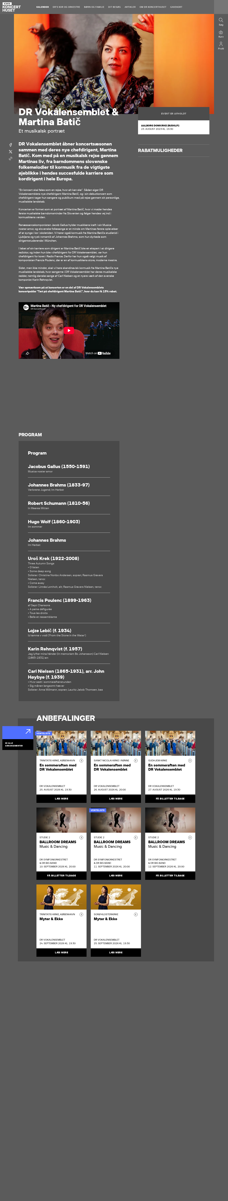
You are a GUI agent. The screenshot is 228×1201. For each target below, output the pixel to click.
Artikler (130, 7)
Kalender (42, 7)
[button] (81, 760)
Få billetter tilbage (170, 798)
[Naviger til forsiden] (11, 7)
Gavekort (176, 7)
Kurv (221, 36)
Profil (221, 48)
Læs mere (61, 798)
